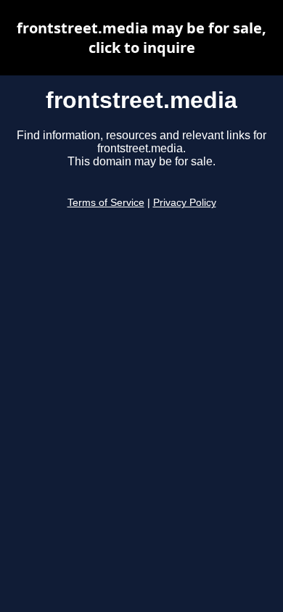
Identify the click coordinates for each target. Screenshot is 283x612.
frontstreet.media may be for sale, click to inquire (141, 37)
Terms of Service (105, 202)
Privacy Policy (184, 202)
